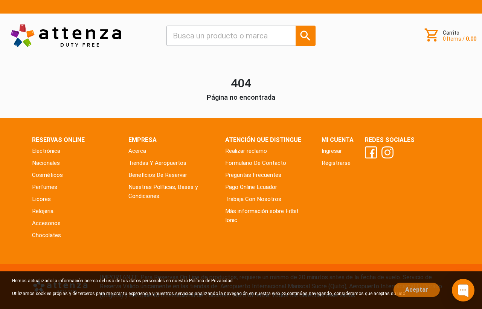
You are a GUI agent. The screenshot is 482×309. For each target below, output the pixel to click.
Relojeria (42, 211)
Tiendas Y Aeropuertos (157, 163)
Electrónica (46, 151)
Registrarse (336, 163)
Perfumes (44, 187)
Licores (41, 199)
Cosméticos (47, 175)
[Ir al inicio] (66, 35)
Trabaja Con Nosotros (253, 199)
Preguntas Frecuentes (253, 175)
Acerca (137, 151)
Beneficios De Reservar (157, 175)
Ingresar (332, 151)
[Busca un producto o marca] (306, 36)
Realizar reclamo (246, 151)
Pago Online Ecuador (251, 187)
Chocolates (46, 235)
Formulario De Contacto (255, 163)
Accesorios (46, 223)
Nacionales (46, 163)
